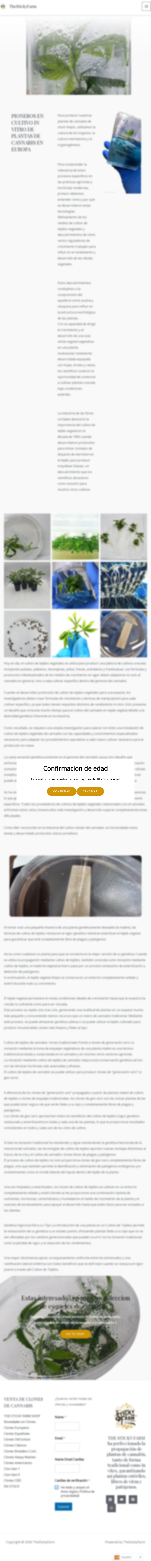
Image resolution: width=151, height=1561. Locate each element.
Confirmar (61, 791)
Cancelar (90, 791)
